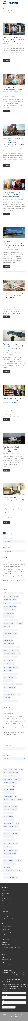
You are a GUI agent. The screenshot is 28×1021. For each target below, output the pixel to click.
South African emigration (16, 300)
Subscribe (8, 1007)
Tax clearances (5, 939)
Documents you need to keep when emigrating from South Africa (13, 295)
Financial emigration (6, 926)
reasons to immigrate (9, 643)
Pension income (6, 944)
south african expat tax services (11, 667)
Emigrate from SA (18, 603)
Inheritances (5, 950)
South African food (8, 670)
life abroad (19, 623)
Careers (4, 908)
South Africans (19, 684)
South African (14, 657)
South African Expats (16, 43)
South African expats (8, 660)
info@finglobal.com (6, 959)
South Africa (6, 657)
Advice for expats (13, 592)
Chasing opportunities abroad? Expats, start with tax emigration (13, 39)
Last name (4, 995)
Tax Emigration (5, 929)
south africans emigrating (9, 687)
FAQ (3, 906)
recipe (17, 647)
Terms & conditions (6, 913)
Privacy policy (5, 911)
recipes (5, 650)
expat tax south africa (9, 613)
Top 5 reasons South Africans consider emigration (11, 449)
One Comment (16, 405)
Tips (19, 694)
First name (4, 990)
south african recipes (8, 684)
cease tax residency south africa (11, 596)
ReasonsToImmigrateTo (9, 647)
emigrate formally (8, 603)
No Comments (17, 45)
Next (11, 533)
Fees (3, 903)
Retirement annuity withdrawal (9, 932)
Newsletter (14, 199)
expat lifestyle (7, 609)
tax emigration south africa (10, 694)
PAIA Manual (5, 916)
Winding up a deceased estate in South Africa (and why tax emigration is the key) (14, 565)
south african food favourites (10, 674)
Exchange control (6, 942)
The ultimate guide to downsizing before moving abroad (13, 499)
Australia (21, 592)
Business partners (6, 898)
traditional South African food (10, 701)
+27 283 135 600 (6, 964)
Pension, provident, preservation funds (11, 947)
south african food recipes (10, 677)
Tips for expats (7, 697)
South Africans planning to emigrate (12, 148)
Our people (4, 896)
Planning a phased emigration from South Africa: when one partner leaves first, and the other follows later (14, 571)
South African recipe (8, 680)
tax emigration (7, 691)
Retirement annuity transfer (10, 653)
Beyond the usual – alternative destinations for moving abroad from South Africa (14, 347)
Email (3, 1000)
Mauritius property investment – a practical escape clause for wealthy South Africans (13, 244)
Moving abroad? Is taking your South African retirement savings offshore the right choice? (13, 141)
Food (16, 620)
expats (13, 609)
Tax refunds (5, 937)
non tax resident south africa (10, 633)
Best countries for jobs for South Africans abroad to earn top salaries (13, 400)
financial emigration (8, 620)
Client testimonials (6, 901)
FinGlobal (6, 43)
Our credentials (5, 893)
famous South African (8, 616)
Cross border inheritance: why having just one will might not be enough (13, 561)
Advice (5, 592)
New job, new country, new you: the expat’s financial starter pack (12, 194)
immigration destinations (9, 623)
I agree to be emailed (8, 1005)
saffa (19, 653)
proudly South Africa (8, 640)
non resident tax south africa (10, 630)
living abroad (7, 626)
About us (4, 890)
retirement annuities (14, 650)
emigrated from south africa (10, 599)
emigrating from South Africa (10, 606)
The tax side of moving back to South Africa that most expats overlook (13, 577)
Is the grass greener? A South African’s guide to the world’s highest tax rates (12, 91)
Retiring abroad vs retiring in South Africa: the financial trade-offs (14, 581)
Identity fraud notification (8, 919)
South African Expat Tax (9, 663)
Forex (3, 934)
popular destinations (8, 636)
